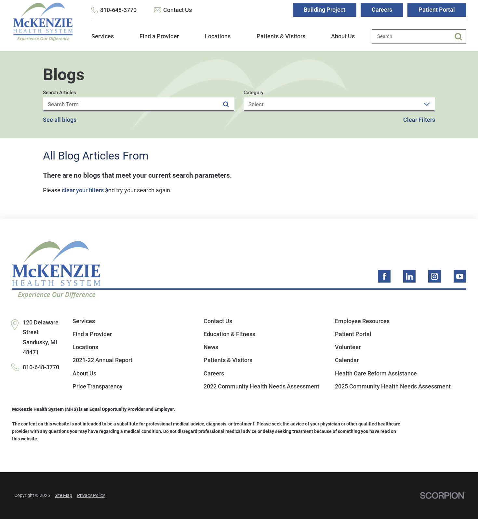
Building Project (324, 9)
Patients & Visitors (281, 36)
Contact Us (177, 9)
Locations (218, 36)
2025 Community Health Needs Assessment (393, 386)
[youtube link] (460, 276)
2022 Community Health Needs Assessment (261, 386)
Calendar (347, 360)
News (211, 347)
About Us (343, 36)
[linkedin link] (409, 276)
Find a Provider (159, 36)
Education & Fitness (229, 334)
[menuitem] (102, 40)
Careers (382, 9)
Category (253, 92)
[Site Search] (460, 36)
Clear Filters (419, 120)
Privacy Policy (91, 495)
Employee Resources (362, 321)
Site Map (63, 495)
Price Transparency (98, 386)
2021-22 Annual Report (102, 360)
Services (102, 36)
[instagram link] (434, 276)
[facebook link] (384, 276)
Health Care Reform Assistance (376, 373)
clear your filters (83, 190)
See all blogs (59, 120)
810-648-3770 (118, 9)
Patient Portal (436, 9)
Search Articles (59, 92)
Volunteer (348, 347)
